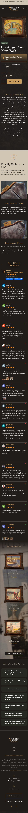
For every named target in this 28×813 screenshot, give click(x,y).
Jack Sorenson (10, 444)
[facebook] (11, 806)
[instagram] (16, 806)
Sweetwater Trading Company (14, 272)
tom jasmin (9, 464)
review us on (18, 278)
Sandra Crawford (10, 504)
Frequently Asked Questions (15, 801)
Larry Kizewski (9, 283)
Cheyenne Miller (10, 344)
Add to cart (13, 81)
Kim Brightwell (9, 303)
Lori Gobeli (9, 384)
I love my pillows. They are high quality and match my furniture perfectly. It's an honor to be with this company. (13, 452)
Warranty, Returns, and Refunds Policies (14, 755)
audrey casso (9, 484)
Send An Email (15, 796)
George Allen (9, 424)
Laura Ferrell (9, 404)
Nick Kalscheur (10, 524)
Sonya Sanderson (10, 364)
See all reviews (9, 278)
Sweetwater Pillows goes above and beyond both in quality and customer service (13, 511)
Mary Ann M (9, 323)
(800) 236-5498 (14, 789)
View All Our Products (14, 653)
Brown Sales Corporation (16, 770)
